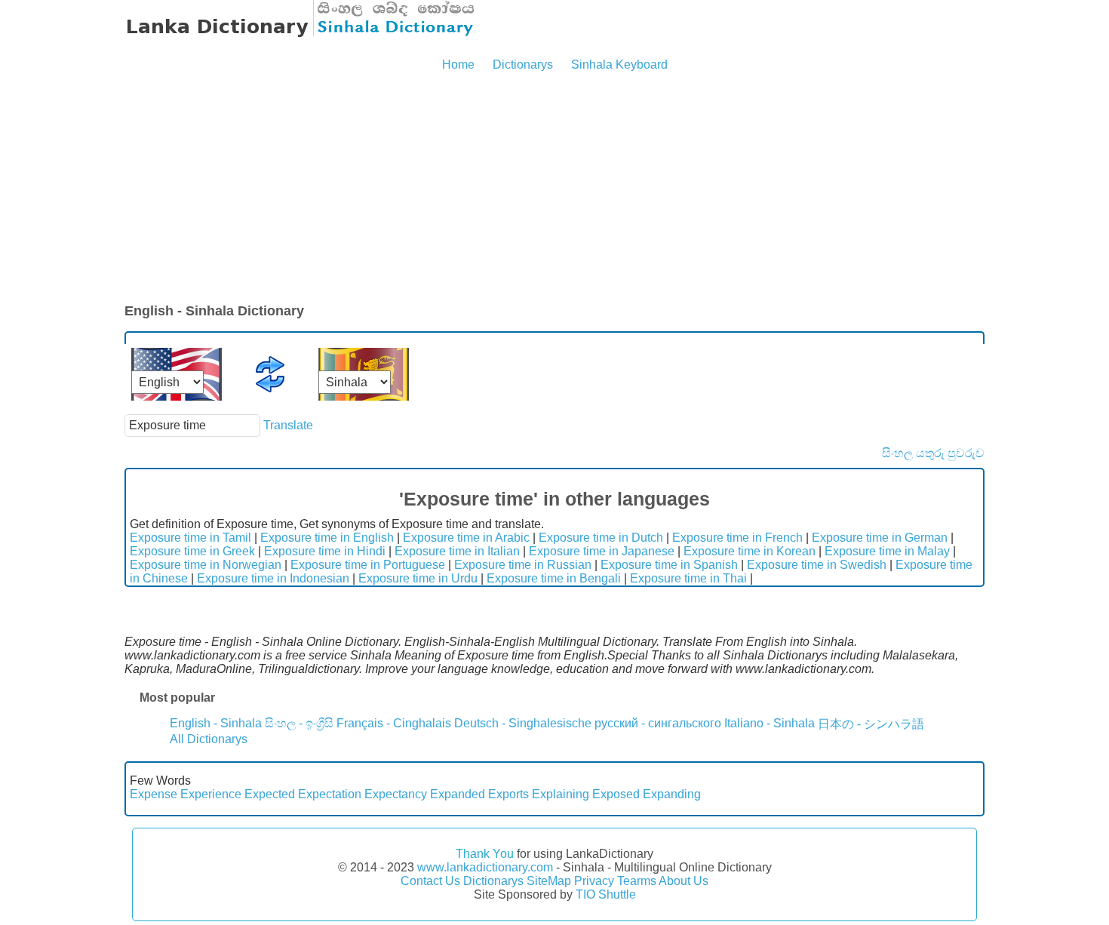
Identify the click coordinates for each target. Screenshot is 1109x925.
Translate (288, 425)
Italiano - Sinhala (769, 723)
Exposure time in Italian (457, 551)
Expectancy (395, 794)
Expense (153, 794)
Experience (210, 794)
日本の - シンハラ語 (871, 724)
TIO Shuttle (606, 894)
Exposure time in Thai (688, 578)
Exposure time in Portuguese (367, 564)
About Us (683, 880)
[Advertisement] (554, 188)
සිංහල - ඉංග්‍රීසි (299, 723)
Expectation (329, 794)
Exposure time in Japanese (601, 551)
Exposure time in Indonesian (273, 578)
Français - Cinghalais (393, 723)
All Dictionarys (208, 739)
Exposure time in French (737, 537)
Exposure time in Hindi (325, 551)
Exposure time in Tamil (190, 537)
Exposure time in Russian (522, 564)
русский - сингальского (657, 723)
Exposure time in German (880, 537)
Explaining (560, 794)
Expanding (672, 794)
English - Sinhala (216, 723)
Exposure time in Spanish (669, 564)
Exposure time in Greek (192, 551)
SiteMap (549, 880)
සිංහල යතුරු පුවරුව (933, 453)
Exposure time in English (327, 537)
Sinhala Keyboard (619, 64)
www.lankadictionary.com (485, 867)
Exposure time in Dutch (601, 537)
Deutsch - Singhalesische (522, 723)
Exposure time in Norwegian (205, 564)
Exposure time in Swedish (816, 564)
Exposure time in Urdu (418, 578)
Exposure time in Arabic (466, 537)
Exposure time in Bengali (554, 578)
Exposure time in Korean (750, 551)
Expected (269, 794)
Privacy (594, 880)
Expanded (457, 794)
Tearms (636, 880)
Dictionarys (523, 64)
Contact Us (430, 880)
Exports (508, 794)
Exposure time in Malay (887, 551)
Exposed (616, 794)
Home (458, 64)
